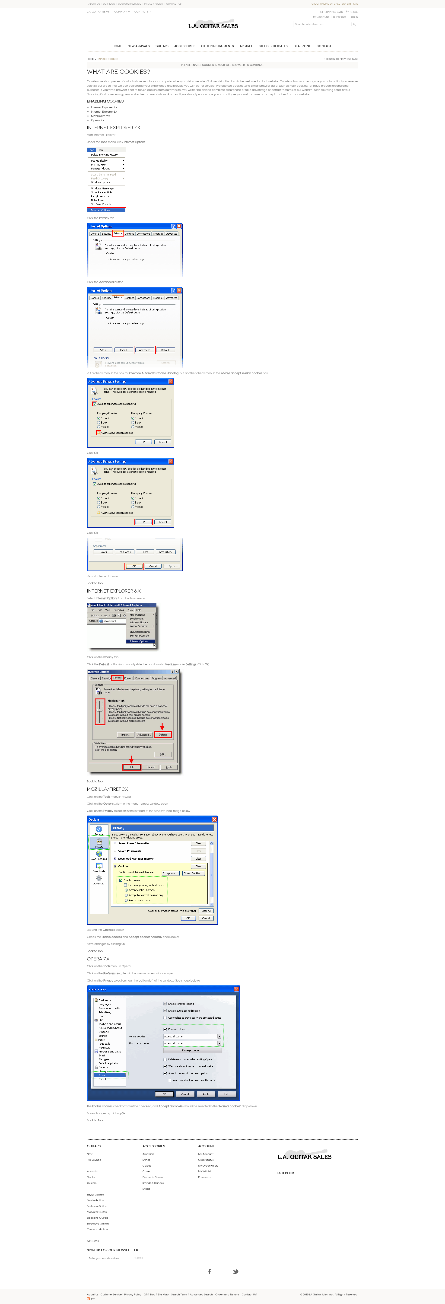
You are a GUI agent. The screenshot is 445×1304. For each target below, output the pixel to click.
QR (146, 1294)
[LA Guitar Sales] (213, 17)
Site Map (163, 1294)
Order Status (205, 1159)
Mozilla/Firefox (100, 116)
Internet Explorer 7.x (104, 107)
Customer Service (129, 4)
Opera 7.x (97, 120)
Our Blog (109, 4)
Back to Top (95, 583)
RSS (93, 1299)
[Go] (354, 24)
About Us (94, 4)
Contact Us (173, 4)
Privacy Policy (153, 4)
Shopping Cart (332, 12)
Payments (204, 1177)
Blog (152, 1294)
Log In (354, 17)
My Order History (208, 1165)
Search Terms (179, 1294)
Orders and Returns (227, 1294)
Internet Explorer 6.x (104, 111)
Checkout (339, 17)
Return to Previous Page (342, 59)
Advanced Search (201, 1294)
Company (120, 11)
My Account (321, 17)
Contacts (141, 11)
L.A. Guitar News (98, 11)
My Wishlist (204, 1171)
